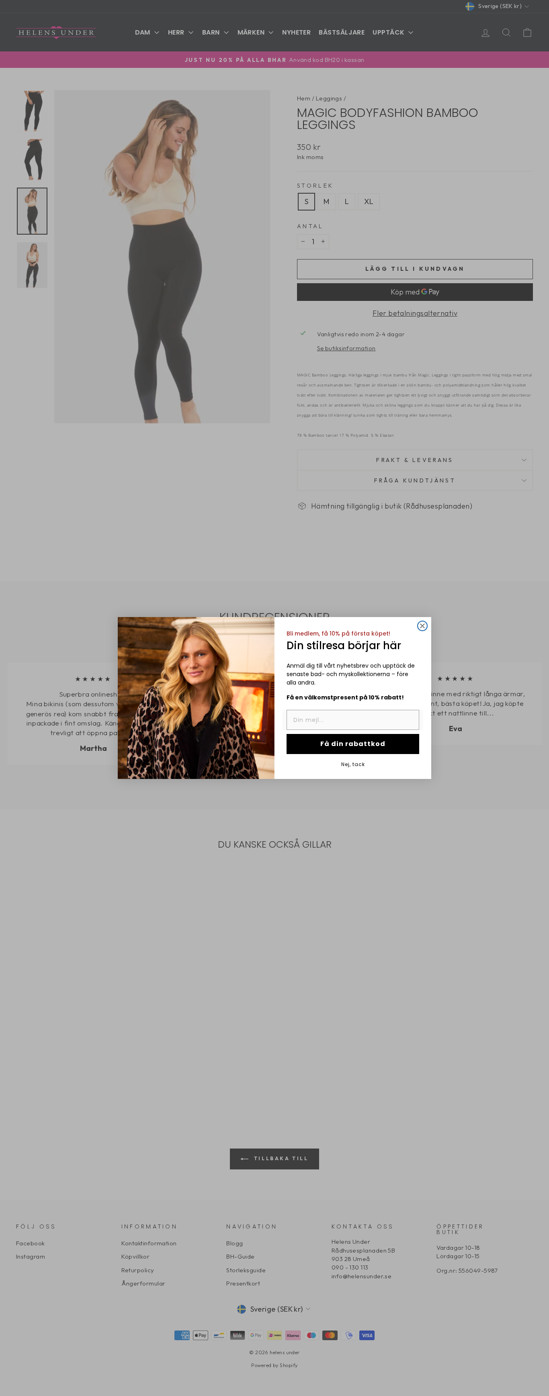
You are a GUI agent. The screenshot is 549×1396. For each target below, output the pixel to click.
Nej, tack (353, 764)
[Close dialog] (422, 626)
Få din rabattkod (352, 743)
